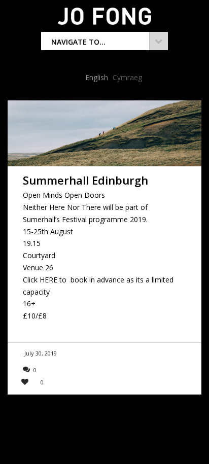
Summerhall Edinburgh (85, 180)
